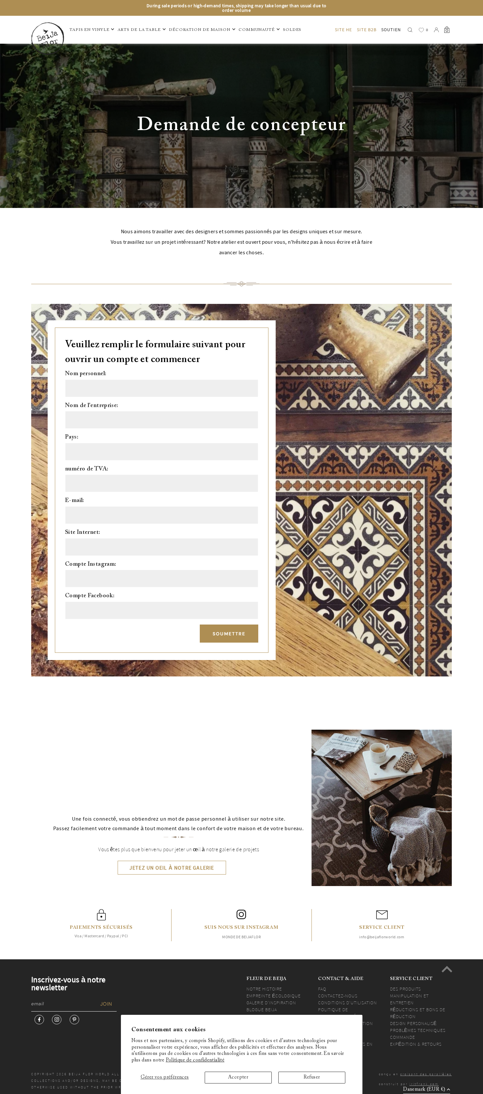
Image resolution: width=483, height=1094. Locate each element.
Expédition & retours (416, 1044)
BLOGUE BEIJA (261, 1010)
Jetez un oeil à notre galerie (171, 867)
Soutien (391, 29)
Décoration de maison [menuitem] (199, 30)
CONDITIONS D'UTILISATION (347, 1003)
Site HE (343, 29)
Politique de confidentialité (195, 1060)
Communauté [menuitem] (257, 30)
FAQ (322, 989)
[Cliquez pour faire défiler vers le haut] (447, 969)
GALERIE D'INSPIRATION (271, 1003)
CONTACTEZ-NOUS (337, 996)
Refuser (312, 1077)
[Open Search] (410, 29)
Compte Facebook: (89, 596)
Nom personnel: (85, 374)
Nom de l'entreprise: (91, 406)
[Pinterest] (74, 1019)
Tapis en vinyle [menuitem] (89, 30)
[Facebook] (39, 1019)
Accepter (238, 1077)
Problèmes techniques (418, 1030)
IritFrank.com (424, 1084)
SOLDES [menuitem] (292, 30)
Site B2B (367, 29)
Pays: (71, 437)
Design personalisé (413, 1023)
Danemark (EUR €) (424, 1089)
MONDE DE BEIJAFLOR (241, 936)
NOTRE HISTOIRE (264, 989)
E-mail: (74, 501)
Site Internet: (82, 533)
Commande (402, 1037)
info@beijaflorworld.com (381, 936)
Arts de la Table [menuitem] (139, 30)
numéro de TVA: (86, 469)
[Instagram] (56, 1019)
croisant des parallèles (426, 1074)
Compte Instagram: (90, 564)
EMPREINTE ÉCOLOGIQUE (273, 996)
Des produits (405, 989)
